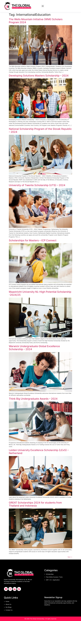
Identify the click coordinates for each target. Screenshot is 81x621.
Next (70, 557)
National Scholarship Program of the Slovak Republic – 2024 (40, 130)
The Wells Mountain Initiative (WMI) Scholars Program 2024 (35, 21)
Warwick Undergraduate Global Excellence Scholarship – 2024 (34, 348)
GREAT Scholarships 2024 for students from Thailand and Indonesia (35, 504)
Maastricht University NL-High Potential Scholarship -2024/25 (40, 293)
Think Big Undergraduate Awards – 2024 (33, 398)
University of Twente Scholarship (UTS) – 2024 (37, 185)
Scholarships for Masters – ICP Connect (32, 240)
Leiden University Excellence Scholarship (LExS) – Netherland (39, 452)
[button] (42, 6)
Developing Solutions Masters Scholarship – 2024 (39, 75)
